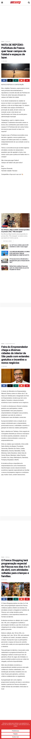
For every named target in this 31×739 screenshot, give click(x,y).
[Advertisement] (15, 22)
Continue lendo (8, 241)
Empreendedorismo (10, 343)
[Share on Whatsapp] (15, 80)
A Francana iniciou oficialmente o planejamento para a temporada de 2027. (19, 260)
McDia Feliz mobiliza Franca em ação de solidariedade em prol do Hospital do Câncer (19, 267)
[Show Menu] (2, 2)
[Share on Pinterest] (27, 80)
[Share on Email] (21, 80)
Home (2, 41)
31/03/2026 (4, 61)
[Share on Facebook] (4, 80)
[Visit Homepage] (15, 2)
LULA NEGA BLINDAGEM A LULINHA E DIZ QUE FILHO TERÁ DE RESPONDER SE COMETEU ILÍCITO (19, 253)
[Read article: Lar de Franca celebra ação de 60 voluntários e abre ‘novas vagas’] (4, 246)
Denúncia (8, 41)
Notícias (4, 226)
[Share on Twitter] (10, 80)
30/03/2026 (4, 579)
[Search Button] (29, 2)
